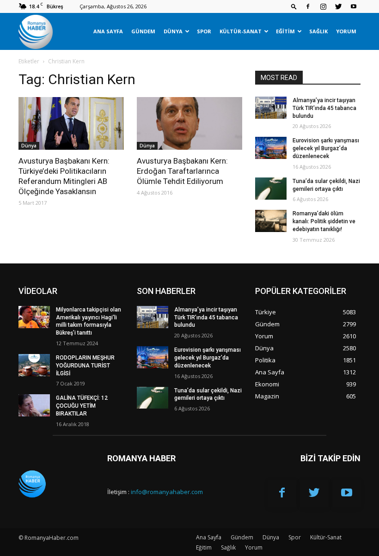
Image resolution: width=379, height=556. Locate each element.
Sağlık (318, 31)
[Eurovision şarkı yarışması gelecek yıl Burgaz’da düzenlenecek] (271, 148)
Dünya (173, 31)
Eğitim (285, 31)
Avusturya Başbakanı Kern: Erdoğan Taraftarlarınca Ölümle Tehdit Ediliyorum (182, 171)
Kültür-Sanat (241, 31)
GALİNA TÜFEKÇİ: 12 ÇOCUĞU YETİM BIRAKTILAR (82, 406)
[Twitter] (338, 6)
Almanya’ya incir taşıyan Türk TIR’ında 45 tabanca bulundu (324, 108)
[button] (294, 6)
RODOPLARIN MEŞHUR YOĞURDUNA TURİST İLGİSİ (85, 365)
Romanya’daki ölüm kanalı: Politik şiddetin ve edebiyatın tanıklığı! (324, 221)
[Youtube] (354, 6)
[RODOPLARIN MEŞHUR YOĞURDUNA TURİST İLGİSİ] (34, 365)
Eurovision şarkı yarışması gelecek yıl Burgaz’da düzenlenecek (326, 148)
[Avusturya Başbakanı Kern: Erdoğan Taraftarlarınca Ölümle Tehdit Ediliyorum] (189, 123)
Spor (204, 31)
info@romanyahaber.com (167, 492)
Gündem (143, 31)
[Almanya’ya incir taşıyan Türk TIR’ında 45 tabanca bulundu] (271, 108)
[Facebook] (308, 6)
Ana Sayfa (108, 31)
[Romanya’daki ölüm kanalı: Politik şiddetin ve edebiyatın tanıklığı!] (271, 221)
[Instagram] (323, 6)
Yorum (346, 31)
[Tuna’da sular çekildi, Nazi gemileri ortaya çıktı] (271, 188)
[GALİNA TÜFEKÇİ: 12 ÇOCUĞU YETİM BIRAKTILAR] (34, 405)
